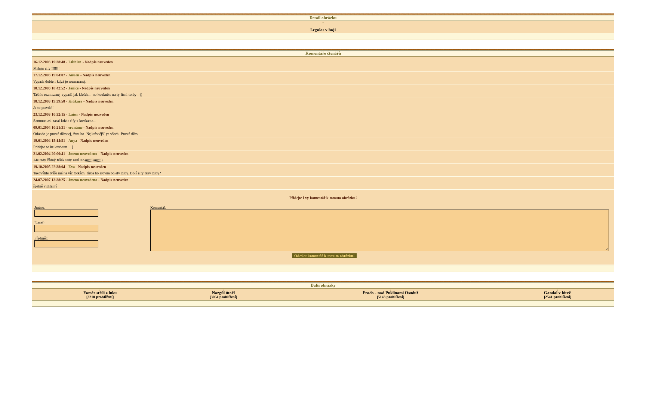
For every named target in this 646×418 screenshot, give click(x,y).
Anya (72, 140)
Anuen (73, 75)
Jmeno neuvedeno (82, 154)
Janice (73, 88)
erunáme (75, 127)
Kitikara (75, 101)
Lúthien (74, 62)
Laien (73, 114)
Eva (71, 167)
